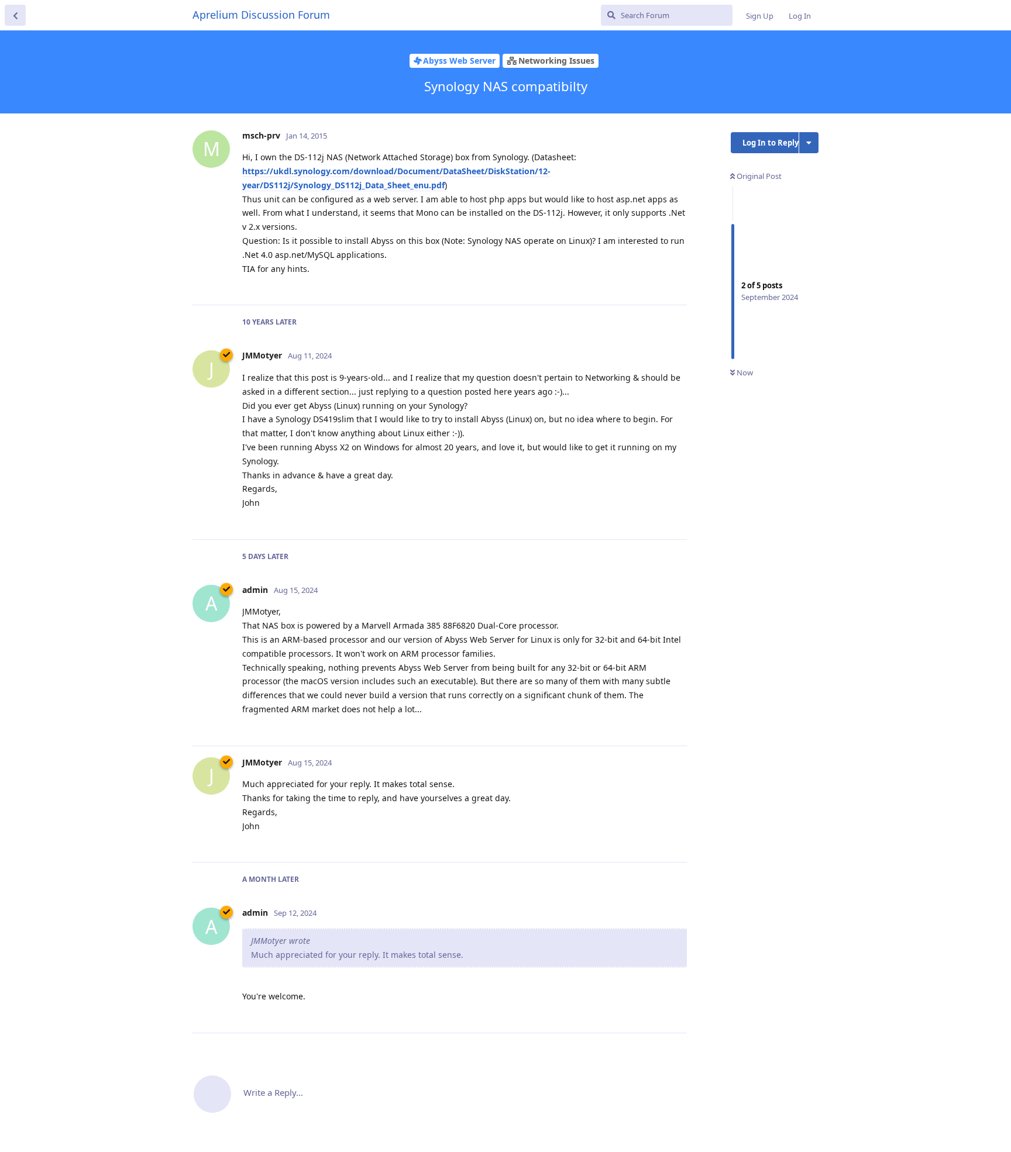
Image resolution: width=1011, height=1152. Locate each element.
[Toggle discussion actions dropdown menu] (809, 142)
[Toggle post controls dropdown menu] (676, 283)
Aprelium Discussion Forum (261, 15)
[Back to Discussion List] (15, 15)
